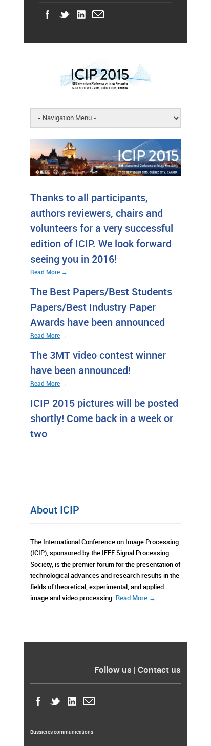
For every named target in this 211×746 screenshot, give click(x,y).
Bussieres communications (61, 732)
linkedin (81, 14)
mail (98, 14)
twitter (64, 14)
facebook (47, 14)
